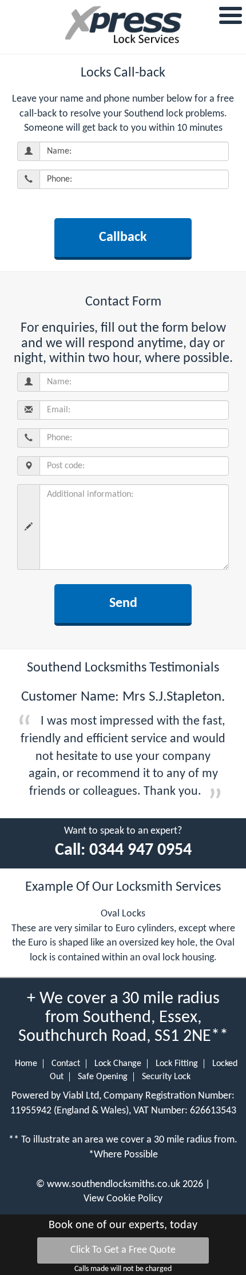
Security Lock (166, 1076)
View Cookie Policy (123, 1198)
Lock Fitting (177, 1063)
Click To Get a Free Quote (123, 1250)
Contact (65, 1063)
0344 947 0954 (140, 850)
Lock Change (117, 1063)
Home (26, 1063)
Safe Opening (103, 1076)
